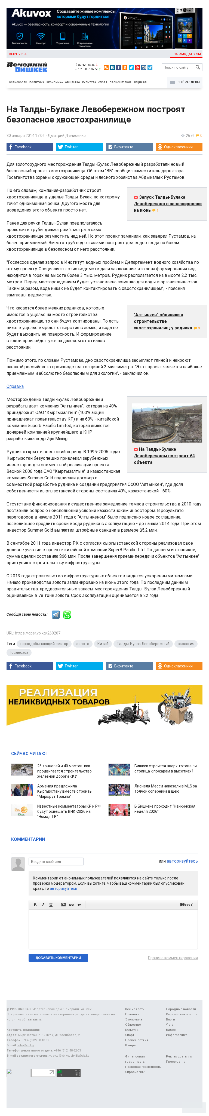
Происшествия (120, 82)
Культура (89, 82)
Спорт (102, 82)
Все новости (18, 82)
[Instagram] (143, 67)
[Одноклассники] (124, 67)
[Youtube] (137, 67)
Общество (72, 82)
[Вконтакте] (112, 67)
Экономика (54, 82)
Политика (36, 82)
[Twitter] (131, 67)
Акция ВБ (140, 82)
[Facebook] (118, 67)
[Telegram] (149, 67)
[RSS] (106, 67)
